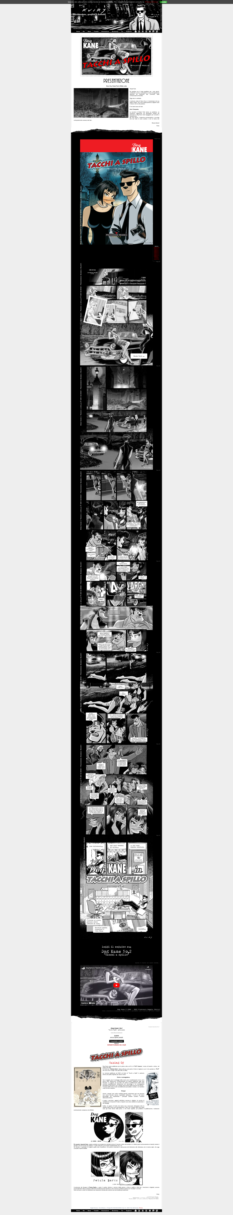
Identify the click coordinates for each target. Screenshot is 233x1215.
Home (78, 31)
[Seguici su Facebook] (139, 32)
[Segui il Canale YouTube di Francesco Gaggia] (146, 32)
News (89, 31)
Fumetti (96, 31)
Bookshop (115, 31)
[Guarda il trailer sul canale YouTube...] (116, 1005)
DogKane (129, 31)
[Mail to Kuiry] (136, 32)
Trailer (156, 258)
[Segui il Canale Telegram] (150, 32)
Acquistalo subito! (116, 1041)
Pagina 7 (156, 256)
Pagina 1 (156, 249)
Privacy (141, 1207)
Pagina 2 (156, 250)
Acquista (156, 259)
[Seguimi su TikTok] (157, 32)
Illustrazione (105, 31)
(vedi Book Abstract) (116, 1032)
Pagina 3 (156, 251)
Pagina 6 (156, 255)
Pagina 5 (156, 254)
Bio (84, 31)
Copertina (156, 247)
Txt (122, 31)
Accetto (163, 2)
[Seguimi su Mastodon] (153, 32)
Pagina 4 (156, 252)
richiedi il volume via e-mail (116, 1045)
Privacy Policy (151, 2)
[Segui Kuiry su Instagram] (143, 32)
